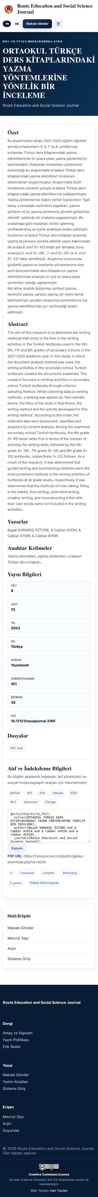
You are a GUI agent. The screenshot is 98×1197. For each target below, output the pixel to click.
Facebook (27, 873)
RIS (29, 793)
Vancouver (31, 802)
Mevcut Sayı (18, 938)
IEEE (73, 793)
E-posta (15, 883)
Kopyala (17, 848)
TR (7, 23)
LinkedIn (48, 873)
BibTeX (15, 793)
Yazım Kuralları (15, 1081)
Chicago (50, 802)
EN (17, 23)
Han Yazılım (58, 1190)
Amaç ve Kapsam (18, 1033)
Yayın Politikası (16, 1039)
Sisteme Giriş (19, 958)
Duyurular (11, 1130)
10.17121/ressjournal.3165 (33, 721)
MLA (13, 802)
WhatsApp (69, 873)
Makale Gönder (37, 23)
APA (42, 793)
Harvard (58, 793)
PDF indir (16, 748)
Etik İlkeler (12, 1046)
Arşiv (12, 948)
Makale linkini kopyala (44, 883)
